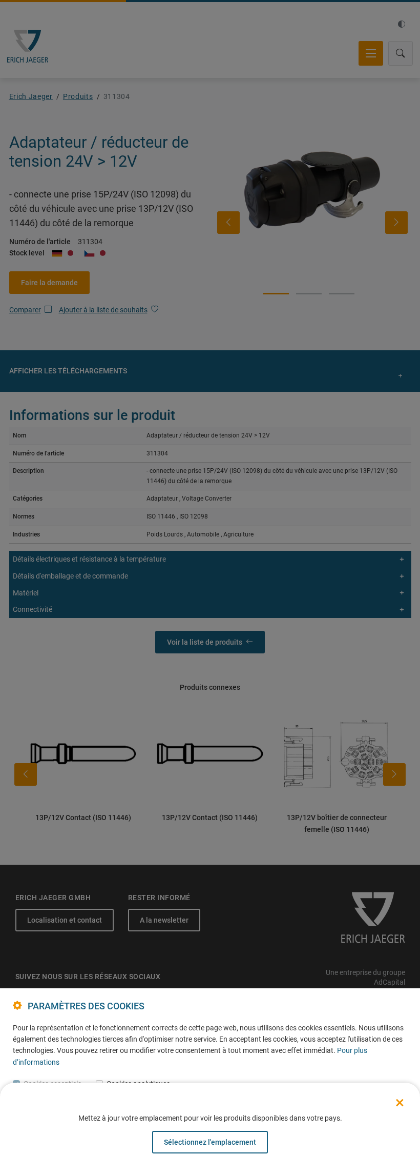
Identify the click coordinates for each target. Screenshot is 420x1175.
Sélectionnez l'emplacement (210, 1142)
